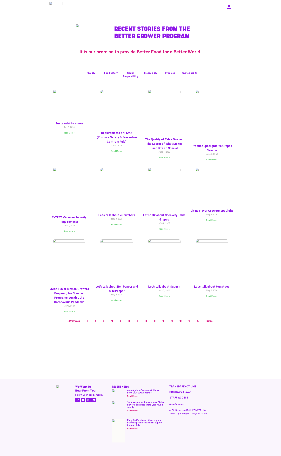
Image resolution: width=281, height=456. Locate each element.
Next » (210, 321)
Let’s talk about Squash (164, 286)
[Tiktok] (77, 400)
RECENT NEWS (120, 386)
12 (180, 321)
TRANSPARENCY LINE (182, 386)
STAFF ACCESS (178, 397)
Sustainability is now (69, 123)
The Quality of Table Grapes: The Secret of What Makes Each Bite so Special (164, 144)
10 (163, 321)
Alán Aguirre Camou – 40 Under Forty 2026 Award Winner (143, 391)
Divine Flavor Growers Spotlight (212, 210)
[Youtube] (83, 400)
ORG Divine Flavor (180, 392)
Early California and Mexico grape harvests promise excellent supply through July (144, 422)
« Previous (73, 321)
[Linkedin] (93, 400)
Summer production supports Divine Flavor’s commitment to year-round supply (145, 404)
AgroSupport (176, 404)
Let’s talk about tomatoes (211, 286)
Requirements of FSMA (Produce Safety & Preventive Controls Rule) (117, 137)
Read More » (69, 133)
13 (189, 321)
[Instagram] (88, 400)
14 (198, 321)
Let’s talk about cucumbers (116, 215)
